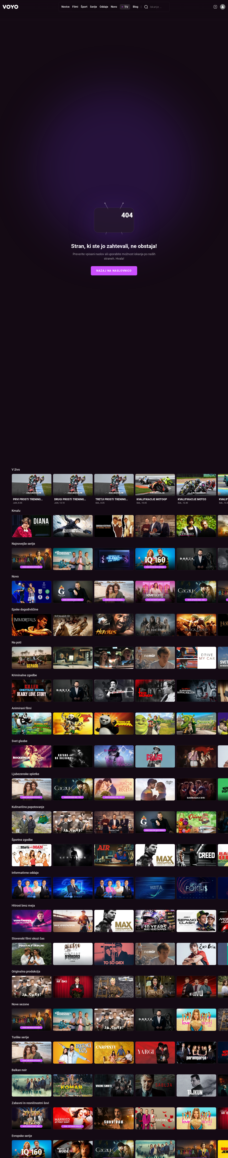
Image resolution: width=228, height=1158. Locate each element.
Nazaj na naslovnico (114, 270)
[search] (147, 7)
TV (126, 7)
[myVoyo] (216, 7)
